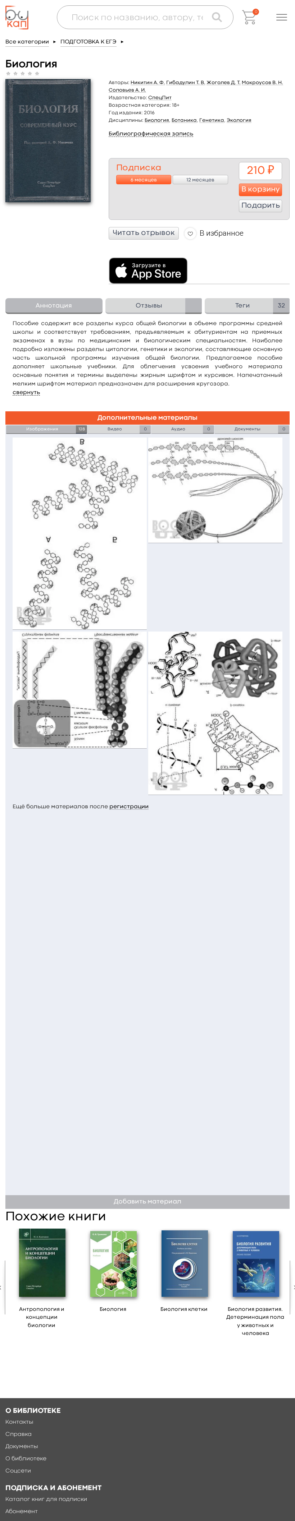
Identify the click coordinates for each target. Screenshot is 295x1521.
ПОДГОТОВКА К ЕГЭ (88, 42)
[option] (41, 1281)
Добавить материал (147, 1202)
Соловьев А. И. (127, 90)
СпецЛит (160, 98)
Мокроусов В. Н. (262, 82)
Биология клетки (184, 1309)
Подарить (260, 206)
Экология (239, 120)
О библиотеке (25, 1458)
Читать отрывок (144, 233)
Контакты (19, 1422)
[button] (282, 17)
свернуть (26, 392)
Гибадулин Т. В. (185, 82)
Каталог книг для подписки (46, 1499)
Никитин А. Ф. (148, 82)
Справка (18, 1434)
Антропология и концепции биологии (41, 1317)
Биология (157, 120)
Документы (21, 1446)
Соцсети (18, 1471)
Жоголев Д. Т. (223, 82)
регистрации (129, 806)
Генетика (211, 120)
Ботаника (184, 120)
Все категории (27, 42)
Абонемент (21, 1511)
